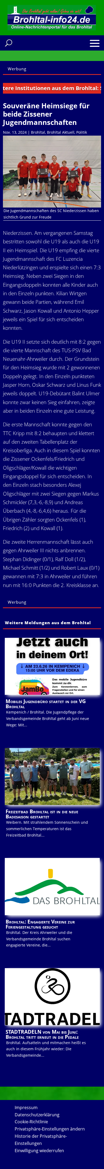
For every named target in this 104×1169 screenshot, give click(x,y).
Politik (81, 132)
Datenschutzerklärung (37, 1115)
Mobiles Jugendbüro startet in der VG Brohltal (46, 704)
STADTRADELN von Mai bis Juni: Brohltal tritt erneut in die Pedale (42, 1034)
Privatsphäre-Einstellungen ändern (50, 1129)
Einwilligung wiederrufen (39, 1150)
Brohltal (38, 132)
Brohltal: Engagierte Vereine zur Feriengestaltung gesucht (40, 924)
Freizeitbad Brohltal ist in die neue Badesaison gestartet (42, 814)
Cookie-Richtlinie (31, 1122)
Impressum (26, 1107)
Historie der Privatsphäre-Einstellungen (41, 1139)
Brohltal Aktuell (60, 132)
